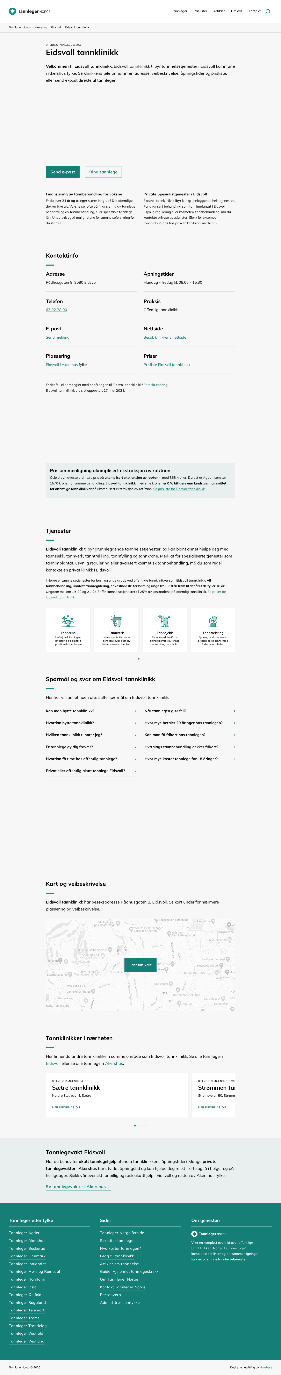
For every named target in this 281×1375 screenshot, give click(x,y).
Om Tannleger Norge (119, 1279)
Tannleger (179, 11)
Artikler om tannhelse (119, 1263)
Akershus (41, 27)
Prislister (200, 11)
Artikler (219, 11)
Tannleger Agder (24, 1232)
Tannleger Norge (20, 27)
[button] (91, 711)
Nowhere (266, 1367)
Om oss (236, 11)
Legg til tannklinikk (117, 1256)
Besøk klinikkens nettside (165, 337)
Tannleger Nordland (27, 1279)
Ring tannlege (103, 171)
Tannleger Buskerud (27, 1248)
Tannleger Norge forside (122, 1232)
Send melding (58, 337)
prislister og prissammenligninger (233, 1254)
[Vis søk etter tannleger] (268, 11)
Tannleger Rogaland (27, 1302)
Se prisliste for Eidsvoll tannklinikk (179, 489)
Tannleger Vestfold (26, 1333)
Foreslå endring (156, 385)
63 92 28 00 (56, 309)
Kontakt (254, 11)
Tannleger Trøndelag (28, 1325)
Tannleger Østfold (25, 1294)
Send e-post (62, 171)
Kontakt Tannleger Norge (123, 1287)
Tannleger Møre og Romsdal (34, 1271)
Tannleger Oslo (22, 1287)
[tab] (138, 659)
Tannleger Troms (24, 1318)
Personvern (110, 1294)
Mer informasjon (66, 1107)
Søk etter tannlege (116, 1240)
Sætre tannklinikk (76, 1087)
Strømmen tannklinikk (228, 1087)
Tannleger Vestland (26, 1341)
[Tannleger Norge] (29, 11)
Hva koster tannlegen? (120, 1248)
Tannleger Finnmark (27, 1256)
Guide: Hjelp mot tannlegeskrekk (129, 1271)
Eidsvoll (56, 27)
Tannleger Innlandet (27, 1263)
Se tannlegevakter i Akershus (76, 1186)
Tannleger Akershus (27, 1240)
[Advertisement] (140, 123)
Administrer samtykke (120, 1302)
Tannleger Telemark (27, 1310)
